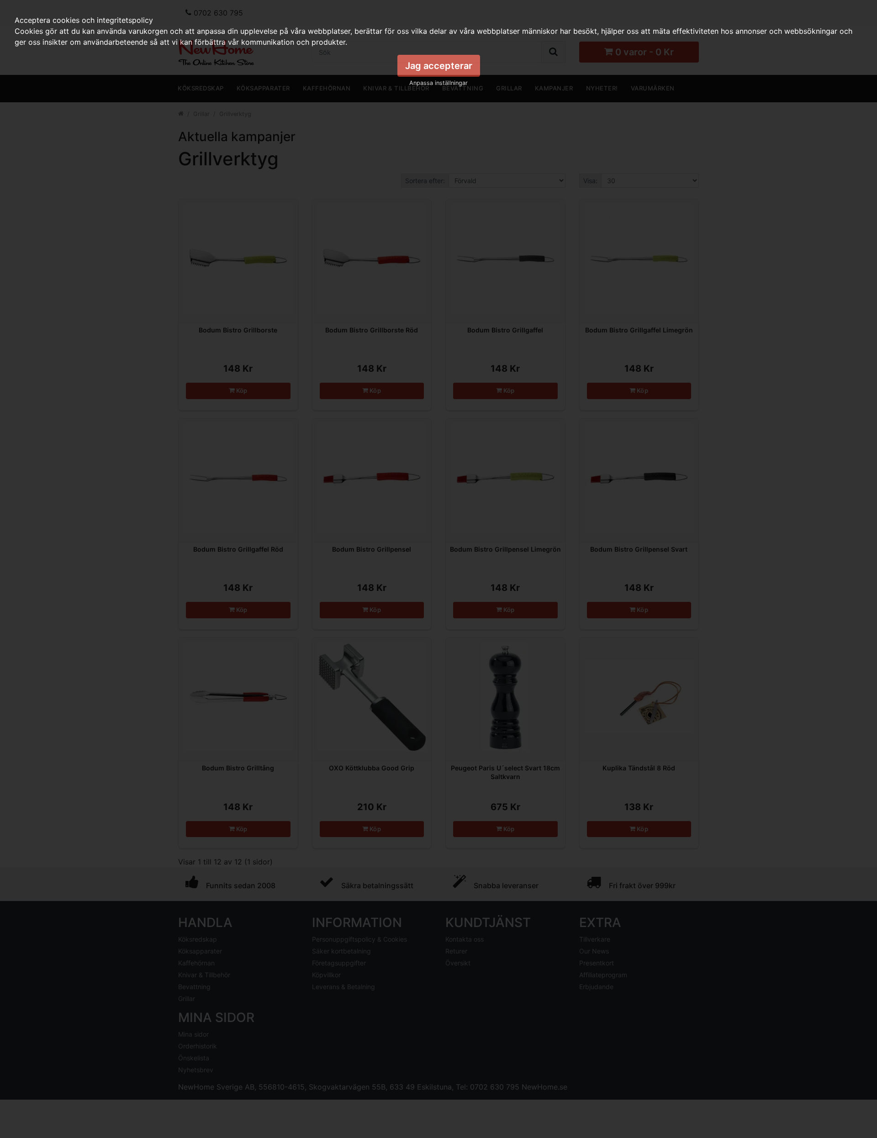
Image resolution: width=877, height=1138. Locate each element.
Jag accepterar (438, 65)
